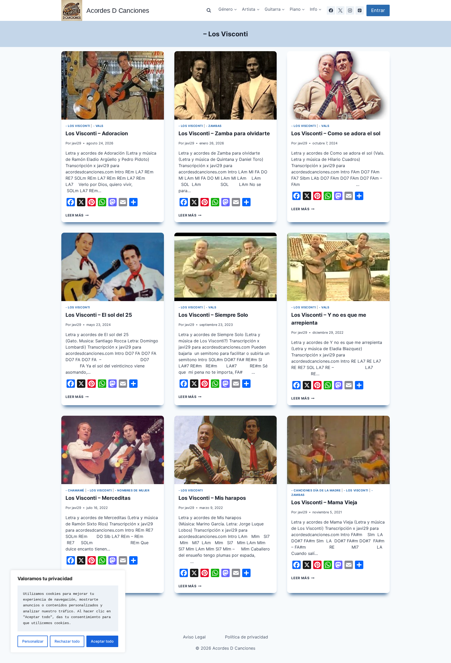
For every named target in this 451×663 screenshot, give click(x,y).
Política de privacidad (246, 636)
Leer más (77, 215)
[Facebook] (331, 10)
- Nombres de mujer (132, 490)
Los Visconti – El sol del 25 (99, 315)
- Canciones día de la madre (316, 490)
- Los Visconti (78, 126)
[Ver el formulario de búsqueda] (208, 10)
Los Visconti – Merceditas (98, 498)
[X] (340, 10)
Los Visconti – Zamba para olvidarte (224, 133)
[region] (67, 611)
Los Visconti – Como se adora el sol (335, 133)
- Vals (98, 126)
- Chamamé (75, 490)
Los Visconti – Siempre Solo (213, 315)
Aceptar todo (102, 641)
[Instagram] (350, 10)
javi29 (76, 143)
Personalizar (32, 641)
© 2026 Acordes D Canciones (225, 648)
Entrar (378, 10)
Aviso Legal (194, 636)
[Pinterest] (359, 10)
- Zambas (213, 126)
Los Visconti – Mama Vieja (324, 502)
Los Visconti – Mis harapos (212, 498)
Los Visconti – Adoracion (97, 133)
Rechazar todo (67, 641)
